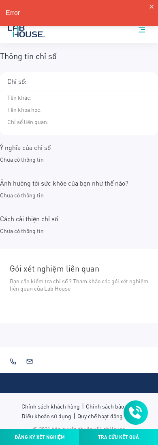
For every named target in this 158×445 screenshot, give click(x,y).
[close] (152, 6)
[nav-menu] (142, 29)
